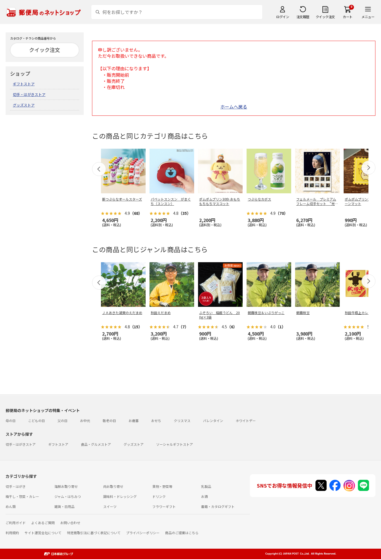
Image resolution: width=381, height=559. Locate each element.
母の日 (11, 420)
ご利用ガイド (16, 522)
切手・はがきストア (29, 94)
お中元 (85, 420)
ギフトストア (24, 83)
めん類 (11, 506)
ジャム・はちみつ (67, 496)
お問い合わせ (70, 522)
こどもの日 (36, 420)
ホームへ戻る (233, 106)
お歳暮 (134, 420)
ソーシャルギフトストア (174, 444)
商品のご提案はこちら (182, 532)
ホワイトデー (246, 420)
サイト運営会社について (43, 532)
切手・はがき (16, 486)
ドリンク (159, 496)
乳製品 (206, 486)
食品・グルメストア (96, 444)
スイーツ (110, 506)
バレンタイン (213, 420)
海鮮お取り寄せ (66, 486)
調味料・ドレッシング (120, 496)
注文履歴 (302, 16)
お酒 (204, 496)
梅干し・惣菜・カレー (22, 496)
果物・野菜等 (162, 486)
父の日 (62, 420)
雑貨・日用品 (64, 506)
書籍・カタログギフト (218, 506)
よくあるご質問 (43, 522)
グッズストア (24, 105)
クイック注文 (325, 16)
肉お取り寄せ (113, 486)
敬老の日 (109, 420)
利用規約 (12, 532)
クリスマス (182, 420)
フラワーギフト (164, 506)
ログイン (282, 16)
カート (348, 16)
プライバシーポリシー (143, 532)
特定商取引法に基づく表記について (93, 532)
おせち (156, 420)
